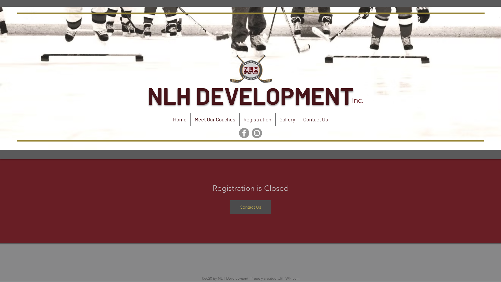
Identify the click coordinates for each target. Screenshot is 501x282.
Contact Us (250, 207)
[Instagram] (257, 133)
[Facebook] (244, 133)
